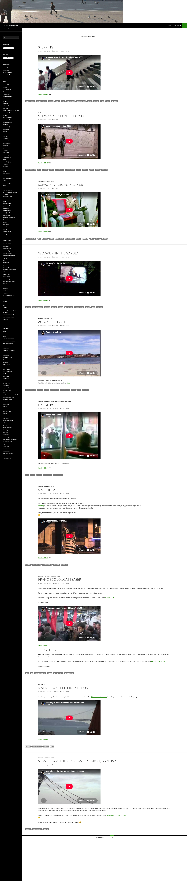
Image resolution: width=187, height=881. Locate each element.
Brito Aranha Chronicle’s (99, 697)
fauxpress (5, 362)
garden (47, 307)
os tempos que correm (8, 190)
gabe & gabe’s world (8, 371)
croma (4, 352)
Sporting (41, 505)
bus (27, 475)
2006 (27, 673)
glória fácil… (6, 150)
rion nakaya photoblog (8, 317)
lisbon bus (47, 405)
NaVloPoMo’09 (43, 94)
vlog (39, 44)
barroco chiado (7, 248)
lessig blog (5, 164)
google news (6, 267)
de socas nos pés (7, 143)
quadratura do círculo (8, 206)
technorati (5, 286)
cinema (28, 307)
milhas (4, 171)
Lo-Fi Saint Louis (7, 390)
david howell (6, 355)
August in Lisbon (52, 322)
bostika (5, 131)
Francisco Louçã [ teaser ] (60, 579)
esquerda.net (109, 598)
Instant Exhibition (7, 72)
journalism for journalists (9, 269)
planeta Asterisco (7, 196)
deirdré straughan (7, 357)
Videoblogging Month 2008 (10, 439)
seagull (46, 829)
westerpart (5, 234)
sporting (64, 564)
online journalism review (9, 281)
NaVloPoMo (70, 101)
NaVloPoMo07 (43, 468)
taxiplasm (5, 425)
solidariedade (62, 401)
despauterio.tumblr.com (9, 255)
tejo (102, 101)
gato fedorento (7, 148)
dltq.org (5, 359)
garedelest (5, 145)
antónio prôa (6, 106)
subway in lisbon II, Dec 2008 (61, 116)
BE (101, 598)
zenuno (55, 51)
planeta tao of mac (7, 199)
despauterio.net (41, 101)
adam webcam (6, 67)
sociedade (54, 401)
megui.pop (5, 166)
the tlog (5, 222)
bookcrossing (6, 251)
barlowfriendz (6, 113)
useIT (4, 290)
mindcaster (6, 402)
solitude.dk (6, 423)
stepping (45, 47)
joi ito (4, 159)
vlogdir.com (6, 446)
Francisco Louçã (40, 673)
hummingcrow (6, 376)
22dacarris (5, 91)
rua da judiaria (6, 213)
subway (96, 101)
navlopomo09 (81, 101)
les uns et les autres (10, 26)
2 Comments (65, 51)
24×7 (4, 331)
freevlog (5, 366)
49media (5, 336)
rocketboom (6, 416)
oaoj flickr (5, 312)
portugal (47, 401)
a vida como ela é (7, 98)
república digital (7, 210)
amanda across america (9, 341)
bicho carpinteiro (7, 117)
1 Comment (65, 408)
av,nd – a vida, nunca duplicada (11, 110)
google (4, 265)
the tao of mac (6, 220)
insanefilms (6, 378)
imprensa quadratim (8, 155)
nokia (89, 101)
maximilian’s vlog (7, 399)
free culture (6, 262)
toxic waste (6, 224)
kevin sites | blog (7, 162)
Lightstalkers (6, 272)
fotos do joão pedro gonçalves (10, 310)
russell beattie (6, 215)
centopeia (5, 134)
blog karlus (5, 124)
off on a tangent (7, 409)
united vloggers (7, 437)
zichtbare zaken (7, 458)
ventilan (5, 229)
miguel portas (6, 274)
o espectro (5, 185)
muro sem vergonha (8, 178)
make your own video (8, 397)
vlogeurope (6, 448)
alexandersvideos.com (8, 338)
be (32, 673)
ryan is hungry (6, 418)
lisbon (57, 101)
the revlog (5, 430)
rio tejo (46, 746)
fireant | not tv (6, 364)
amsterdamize (6, 70)
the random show (7, 427)
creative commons (7, 253)
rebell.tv (5, 413)
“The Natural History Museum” (116, 815)
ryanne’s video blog (8, 420)
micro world (6, 169)
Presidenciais (69, 673)
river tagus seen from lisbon (63, 688)
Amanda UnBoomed (8, 343)
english (40, 401)
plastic (4, 201)
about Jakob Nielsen (8, 244)
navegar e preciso (44, 181)
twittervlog (5, 434)
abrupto (5, 101)
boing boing (6, 129)
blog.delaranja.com (8, 127)
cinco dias (5, 138)
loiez (4, 392)
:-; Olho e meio (6, 94)
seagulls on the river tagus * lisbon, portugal (78, 761)
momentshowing (7, 404)
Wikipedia (5, 293)
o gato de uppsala (7, 187)
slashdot (5, 283)
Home (170, 25)
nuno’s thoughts (7, 183)
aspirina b (5, 108)
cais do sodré (30, 101)
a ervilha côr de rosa (8, 96)
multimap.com (6, 276)
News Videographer (8, 279)
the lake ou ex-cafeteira (9, 217)
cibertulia (5, 136)
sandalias (5, 319)
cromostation (6, 141)
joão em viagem (7, 157)
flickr (4, 260)
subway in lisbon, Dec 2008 (60, 185)
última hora (6, 246)
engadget (5, 258)
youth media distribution (9, 295)
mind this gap (6, 173)
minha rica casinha (7, 176)
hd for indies (6, 152)
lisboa (51, 101)
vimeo (68, 383)
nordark (5, 406)
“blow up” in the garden (58, 253)
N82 (63, 101)
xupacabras (6, 321)
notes (4, 180)
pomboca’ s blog (7, 203)
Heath (4, 374)
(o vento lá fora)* (7, 84)
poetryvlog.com (7, 411)
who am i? (177, 25)
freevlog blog (6, 369)
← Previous (100, 837)
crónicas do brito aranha (9, 350)
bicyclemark (6, 345)
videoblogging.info (7, 441)
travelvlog (5, 432)
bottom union (6, 348)
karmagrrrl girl (6, 383)
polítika (46, 576)
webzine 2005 (6, 451)
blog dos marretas (7, 122)
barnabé (5, 115)
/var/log (5, 87)
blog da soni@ (6, 120)
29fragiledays (6, 334)
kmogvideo (6, 385)
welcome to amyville (8, 453)
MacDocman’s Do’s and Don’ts (11, 395)
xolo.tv (4, 455)
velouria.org (6, 227)
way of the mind (7, 231)
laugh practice (6, 388)
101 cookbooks (7, 89)
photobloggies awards (8, 314)
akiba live (5, 103)
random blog (6, 208)
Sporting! (46, 490)
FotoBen (5, 307)
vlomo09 (114, 101)
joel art (4, 381)
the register (6, 288)
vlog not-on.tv (6, 444)
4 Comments (65, 257)
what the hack (6, 74)
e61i (39, 169)
